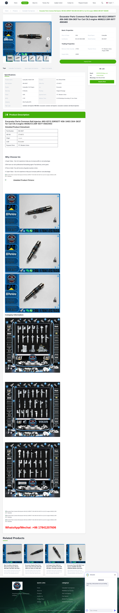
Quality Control (58, 3)
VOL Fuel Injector (66, 593)
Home (15, 3)
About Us (34, 3)
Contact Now (12, 573)
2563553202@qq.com (102, 73)
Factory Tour (46, 3)
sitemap (39, 601)
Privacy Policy (40, 599)
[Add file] (87, 610)
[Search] (102, 2)
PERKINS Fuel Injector (68, 590)
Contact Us (70, 3)
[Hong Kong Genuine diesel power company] (6, 2)
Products (25, 3)
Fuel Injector (65, 596)
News (94, 3)
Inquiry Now (102, 81)
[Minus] (115, 575)
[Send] (115, 610)
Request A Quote (83, 3)
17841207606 (99, 75)
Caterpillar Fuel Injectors (68, 587)
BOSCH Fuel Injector (67, 599)
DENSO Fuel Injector (67, 601)
